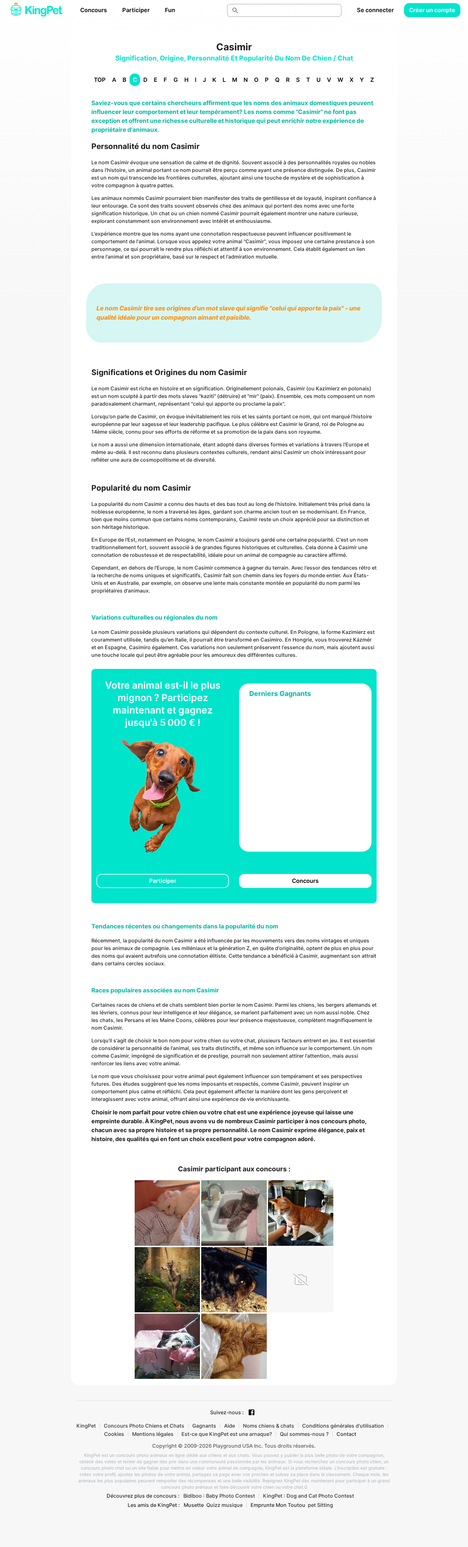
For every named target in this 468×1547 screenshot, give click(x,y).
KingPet (86, 1425)
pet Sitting (320, 1505)
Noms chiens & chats (268, 1425)
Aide (229, 1425)
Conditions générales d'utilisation (343, 1425)
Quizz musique (224, 1505)
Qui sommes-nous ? (304, 1434)
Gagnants (204, 1425)
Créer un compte (432, 10)
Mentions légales (153, 1434)
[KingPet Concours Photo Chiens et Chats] (36, 10)
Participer (136, 10)
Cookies (114, 1434)
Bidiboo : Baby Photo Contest (219, 1495)
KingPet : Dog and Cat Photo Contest (308, 1495)
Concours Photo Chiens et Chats (144, 1425)
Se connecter (375, 10)
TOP (100, 79)
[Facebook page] (251, 1412)
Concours (93, 10)
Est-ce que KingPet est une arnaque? (226, 1434)
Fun (170, 10)
